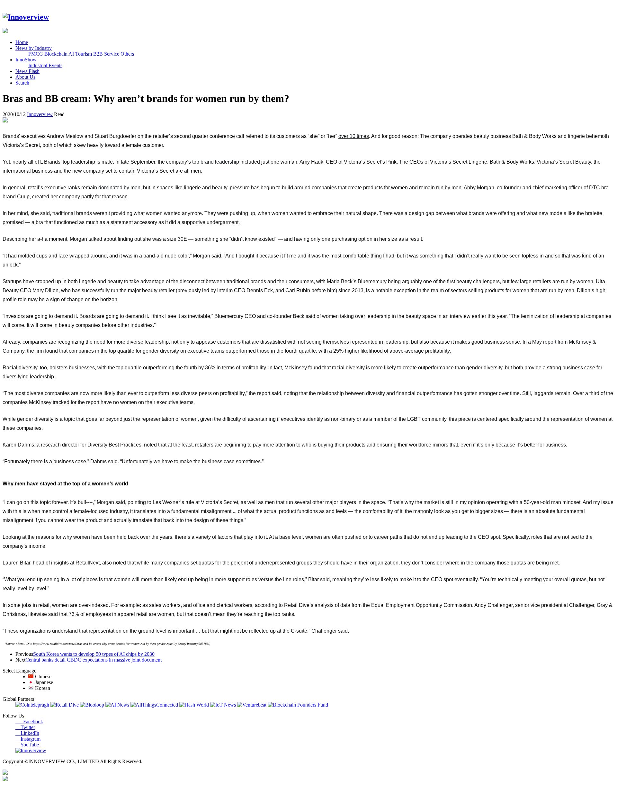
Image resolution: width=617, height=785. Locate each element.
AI (71, 54)
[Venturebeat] (251, 705)
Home (21, 42)
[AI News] (117, 705)
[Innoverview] (26, 17)
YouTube (27, 744)
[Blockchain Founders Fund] (298, 705)
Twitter (25, 727)
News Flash (27, 71)
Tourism (83, 54)
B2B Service (106, 54)
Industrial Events (45, 65)
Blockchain (55, 54)
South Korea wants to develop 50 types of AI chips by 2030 (94, 654)
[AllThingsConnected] (154, 705)
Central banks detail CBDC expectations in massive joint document (93, 660)
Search (22, 83)
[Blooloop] (92, 705)
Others (127, 54)
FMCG (35, 54)
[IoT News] (223, 705)
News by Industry (33, 48)
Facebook (29, 721)
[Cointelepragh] (32, 705)
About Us (25, 77)
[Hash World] (194, 705)
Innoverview (40, 114)
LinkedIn (27, 733)
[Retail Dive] (64, 705)
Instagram (27, 739)
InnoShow (26, 59)
